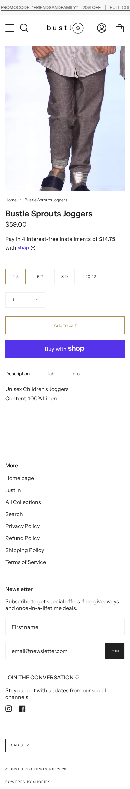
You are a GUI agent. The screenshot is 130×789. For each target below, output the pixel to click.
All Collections (23, 502)
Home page (19, 478)
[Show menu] (10, 28)
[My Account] (102, 28)
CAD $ (17, 745)
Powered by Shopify (28, 782)
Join (114, 651)
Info (75, 374)
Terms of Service (25, 562)
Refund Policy (22, 538)
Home (11, 199)
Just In (13, 490)
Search (14, 514)
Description (17, 374)
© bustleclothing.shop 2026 (35, 769)
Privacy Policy (22, 526)
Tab (50, 374)
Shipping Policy (24, 550)
